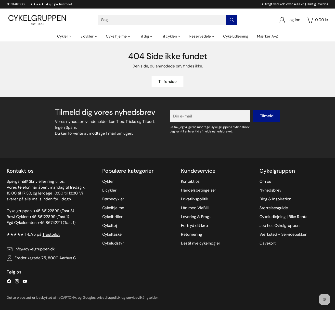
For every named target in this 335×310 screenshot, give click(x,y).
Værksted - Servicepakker (283, 234)
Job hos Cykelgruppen (279, 225)
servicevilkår (136, 297)
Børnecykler (113, 199)
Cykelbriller (112, 216)
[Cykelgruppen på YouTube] (25, 282)
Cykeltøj (109, 225)
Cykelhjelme (113, 207)
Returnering (191, 234)
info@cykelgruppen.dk (34, 249)
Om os (265, 181)
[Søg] (231, 20)
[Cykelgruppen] (37, 20)
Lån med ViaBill (195, 207)
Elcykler (109, 190)
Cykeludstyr (113, 243)
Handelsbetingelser (198, 190)
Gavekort (267, 243)
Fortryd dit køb (194, 225)
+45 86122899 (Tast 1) (49, 216)
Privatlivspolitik (194, 199)
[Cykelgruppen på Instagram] (17, 282)
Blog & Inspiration (275, 199)
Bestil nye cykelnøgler (200, 243)
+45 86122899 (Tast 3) (53, 210)
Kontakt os (190, 181)
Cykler (108, 181)
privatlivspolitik (108, 297)
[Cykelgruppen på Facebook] (9, 282)
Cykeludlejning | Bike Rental (284, 216)
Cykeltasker (112, 234)
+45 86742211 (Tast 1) (57, 222)
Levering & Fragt (196, 216)
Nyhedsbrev (270, 190)
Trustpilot (51, 234)
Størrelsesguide (273, 207)
